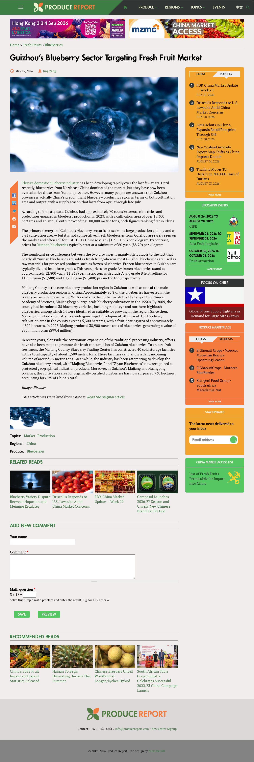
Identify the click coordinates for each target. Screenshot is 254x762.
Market (29, 435)
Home (14, 44)
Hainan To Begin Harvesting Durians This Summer (71, 676)
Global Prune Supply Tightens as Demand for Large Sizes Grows (214, 313)
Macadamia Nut (208, 390)
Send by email (14, 226)
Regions (172, 8)
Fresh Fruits (32, 44)
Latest (200, 74)
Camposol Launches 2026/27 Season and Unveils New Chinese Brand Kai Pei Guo (153, 503)
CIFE (193, 226)
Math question (22, 589)
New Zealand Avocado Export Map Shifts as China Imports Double (217, 152)
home (125, 7)
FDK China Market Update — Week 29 (109, 499)
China (31, 443)
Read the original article (105, 396)
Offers (201, 339)
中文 (239, 7)
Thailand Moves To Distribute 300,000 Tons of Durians (217, 174)
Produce (146, 8)
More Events (214, 269)
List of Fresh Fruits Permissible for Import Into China (207, 478)
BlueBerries (205, 372)
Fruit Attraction (201, 260)
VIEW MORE (214, 195)
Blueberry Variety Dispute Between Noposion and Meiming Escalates (30, 501)
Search (247, 7)
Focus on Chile (214, 283)
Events (219, 7)
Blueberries (54, 44)
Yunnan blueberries (52, 244)
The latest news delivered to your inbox (211, 426)
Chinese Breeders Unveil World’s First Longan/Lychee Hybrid (114, 676)
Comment (19, 552)
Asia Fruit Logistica (204, 243)
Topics (196, 8)
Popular (226, 74)
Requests (226, 339)
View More (214, 401)
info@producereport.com (132, 729)
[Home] (64, 7)
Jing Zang (49, 71)
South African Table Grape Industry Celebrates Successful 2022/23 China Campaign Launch (157, 681)
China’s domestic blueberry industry (50, 182)
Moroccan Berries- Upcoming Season (210, 357)
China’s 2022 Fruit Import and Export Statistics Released (24, 676)
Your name (18, 536)
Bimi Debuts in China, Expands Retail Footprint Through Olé (216, 129)
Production (46, 435)
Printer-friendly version (14, 218)
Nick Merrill (157, 751)
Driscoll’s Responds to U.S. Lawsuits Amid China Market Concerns (71, 501)
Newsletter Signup (164, 729)
